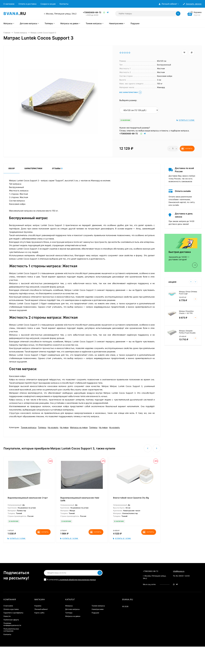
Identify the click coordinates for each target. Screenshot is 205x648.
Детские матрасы (72, 609)
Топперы (42, 427)
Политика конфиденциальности (12, 624)
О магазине (8, 4)
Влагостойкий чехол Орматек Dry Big (131, 498)
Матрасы (69, 606)
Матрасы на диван (79, 427)
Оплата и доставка (27, 4)
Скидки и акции (48, 4)
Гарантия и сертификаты (13, 613)
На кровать (53, 427)
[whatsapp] (174, 584)
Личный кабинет (41, 609)
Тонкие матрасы (20, 33)
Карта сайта (39, 613)
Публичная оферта (11, 620)
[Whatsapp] (104, 12)
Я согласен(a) (71, 580)
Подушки (95, 613)
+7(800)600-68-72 (92, 12)
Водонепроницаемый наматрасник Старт (28, 498)
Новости (6, 616)
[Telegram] (108, 12)
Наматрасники (97, 609)
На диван (64, 427)
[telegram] (177, 584)
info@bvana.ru (178, 571)
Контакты (64, 4)
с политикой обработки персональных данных (77, 580)
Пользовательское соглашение (11, 630)
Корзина (37, 606)
